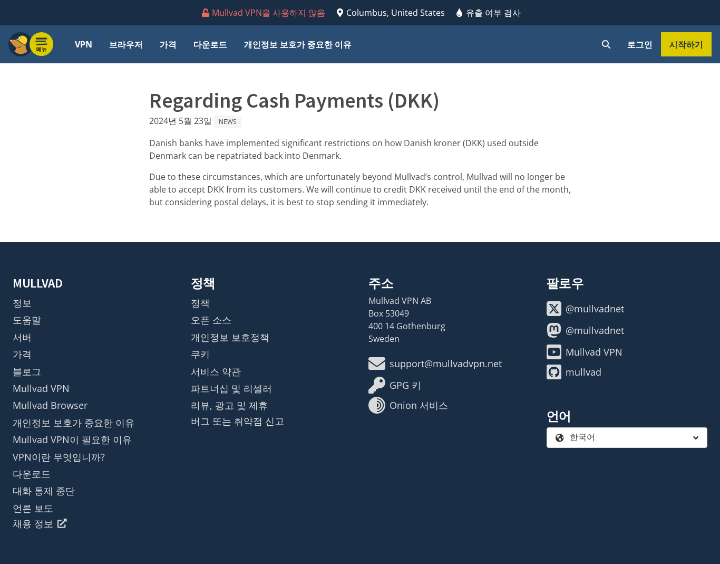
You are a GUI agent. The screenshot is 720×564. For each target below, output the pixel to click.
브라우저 (126, 44)
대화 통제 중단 (44, 490)
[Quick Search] (606, 44)
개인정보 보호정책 (230, 337)
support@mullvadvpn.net (446, 363)
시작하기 (686, 44)
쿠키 (200, 354)
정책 (200, 303)
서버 (22, 337)
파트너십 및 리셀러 (231, 388)
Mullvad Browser (50, 405)
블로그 (27, 371)
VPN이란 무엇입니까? (59, 457)
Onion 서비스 (419, 405)
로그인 (640, 44)
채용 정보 (33, 523)
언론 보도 (33, 508)
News (228, 121)
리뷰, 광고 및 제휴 (229, 405)
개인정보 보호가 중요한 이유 (298, 44)
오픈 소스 (211, 319)
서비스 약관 (216, 371)
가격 (168, 44)
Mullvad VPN (41, 388)
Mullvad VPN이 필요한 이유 (72, 439)
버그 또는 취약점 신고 (237, 421)
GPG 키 (405, 385)
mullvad (583, 372)
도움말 (27, 319)
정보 (22, 303)
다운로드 (210, 44)
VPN (83, 44)
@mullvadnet (595, 308)
